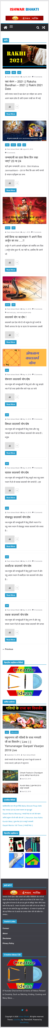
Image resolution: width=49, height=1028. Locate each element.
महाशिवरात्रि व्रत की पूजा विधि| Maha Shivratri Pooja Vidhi (22, 806)
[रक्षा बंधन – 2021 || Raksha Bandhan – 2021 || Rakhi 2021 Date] (24, 57)
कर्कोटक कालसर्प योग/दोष (18, 566)
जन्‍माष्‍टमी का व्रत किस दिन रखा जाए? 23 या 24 (21, 159)
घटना (7, 732)
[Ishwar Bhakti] (5, 27)
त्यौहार (13, 72)
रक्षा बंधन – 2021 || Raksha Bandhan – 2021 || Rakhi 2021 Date (24, 85)
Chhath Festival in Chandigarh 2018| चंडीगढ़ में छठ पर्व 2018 (31, 774)
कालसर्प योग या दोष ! (15, 317)
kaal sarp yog (11, 312)
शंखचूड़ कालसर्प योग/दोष (17, 517)
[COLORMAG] (24, 891)
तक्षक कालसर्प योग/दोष (16, 614)
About (5, 933)
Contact (6, 928)
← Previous (8, 649)
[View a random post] (43, 27)
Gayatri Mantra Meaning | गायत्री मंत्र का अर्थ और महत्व (21, 813)
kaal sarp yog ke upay (24, 312)
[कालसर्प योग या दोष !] (24, 288)
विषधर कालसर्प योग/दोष (17, 424)
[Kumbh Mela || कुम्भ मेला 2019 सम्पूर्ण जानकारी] (10, 788)
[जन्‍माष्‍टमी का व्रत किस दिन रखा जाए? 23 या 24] (24, 131)
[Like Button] (10, 106)
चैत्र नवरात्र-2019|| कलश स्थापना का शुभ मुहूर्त (17, 810)
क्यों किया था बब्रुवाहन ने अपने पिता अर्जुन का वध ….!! (23, 238)
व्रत (24, 145)
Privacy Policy (8, 943)
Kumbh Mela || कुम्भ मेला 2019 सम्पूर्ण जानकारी (30, 786)
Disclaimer (7, 938)
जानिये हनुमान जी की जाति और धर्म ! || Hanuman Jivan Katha (23, 817)
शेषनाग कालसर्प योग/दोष (17, 379)
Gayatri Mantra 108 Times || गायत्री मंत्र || (18, 825)
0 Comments (38, 77)
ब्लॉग (19, 72)
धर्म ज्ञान (7, 72)
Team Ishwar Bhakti (13, 77)
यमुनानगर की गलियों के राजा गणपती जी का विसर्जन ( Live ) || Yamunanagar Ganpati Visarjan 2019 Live (24, 743)
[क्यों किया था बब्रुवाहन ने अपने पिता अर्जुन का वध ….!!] (24, 210)
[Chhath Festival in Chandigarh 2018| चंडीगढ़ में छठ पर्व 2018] (10, 775)
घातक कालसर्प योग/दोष (17, 472)
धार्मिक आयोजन (14, 732)
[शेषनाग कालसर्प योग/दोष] (24, 357)
